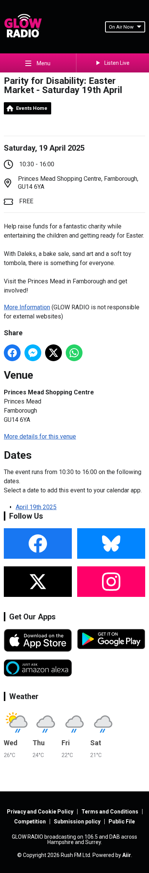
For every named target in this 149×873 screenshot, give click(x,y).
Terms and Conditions (109, 812)
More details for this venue (40, 436)
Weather (24, 696)
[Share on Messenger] (32, 352)
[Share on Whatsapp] (74, 352)
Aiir (126, 855)
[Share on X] (53, 352)
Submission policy (77, 821)
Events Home (31, 108)
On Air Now (121, 27)
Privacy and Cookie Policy (40, 812)
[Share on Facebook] (12, 352)
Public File (122, 821)
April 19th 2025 (36, 507)
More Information (27, 307)
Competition (30, 821)
